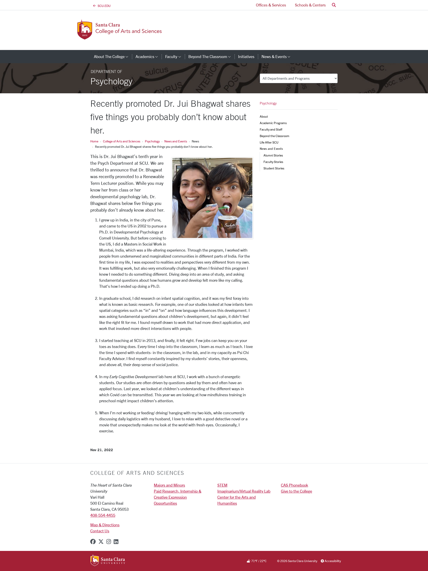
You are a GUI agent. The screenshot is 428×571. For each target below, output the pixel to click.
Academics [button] (149, 56)
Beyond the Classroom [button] (211, 56)
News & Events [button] (277, 56)
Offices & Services (271, 5)
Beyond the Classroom (274, 136)
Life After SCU (269, 142)
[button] (334, 5)
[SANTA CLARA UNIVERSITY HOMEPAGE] (108, 561)
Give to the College (296, 491)
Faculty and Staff (271, 129)
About (264, 116)
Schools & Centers (310, 5)
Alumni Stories (273, 155)
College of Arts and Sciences (121, 141)
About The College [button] (113, 56)
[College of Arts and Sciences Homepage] (126, 37)
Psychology (152, 141)
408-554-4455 (102, 515)
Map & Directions (104, 525)
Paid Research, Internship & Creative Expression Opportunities (177, 497)
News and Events (175, 141)
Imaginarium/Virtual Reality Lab (243, 491)
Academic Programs (273, 123)
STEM (222, 485)
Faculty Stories (273, 162)
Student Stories (273, 168)
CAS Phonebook (294, 485)
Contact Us (99, 531)
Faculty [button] (175, 56)
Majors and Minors (169, 485)
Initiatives (246, 56)
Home (94, 141)
